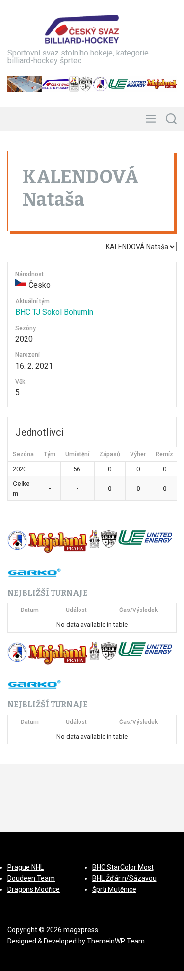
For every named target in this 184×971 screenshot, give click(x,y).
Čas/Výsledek (138, 610)
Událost (76, 610)
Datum (30, 610)
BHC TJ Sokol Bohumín (54, 312)
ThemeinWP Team (116, 941)
